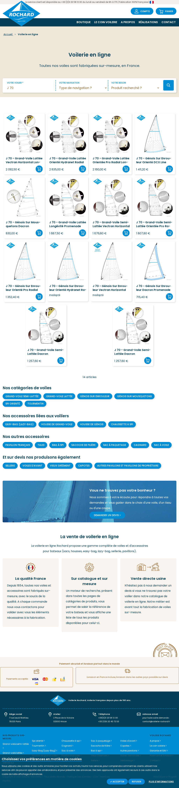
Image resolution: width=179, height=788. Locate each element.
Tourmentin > (39, 745)
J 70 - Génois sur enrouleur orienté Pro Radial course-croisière (23, 288)
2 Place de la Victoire (63, 717)
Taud (41, 445)
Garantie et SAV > (159, 750)
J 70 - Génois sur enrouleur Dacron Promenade (153, 288)
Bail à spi (58, 445)
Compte (145, 11)
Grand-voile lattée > (13, 752)
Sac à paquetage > (101, 740)
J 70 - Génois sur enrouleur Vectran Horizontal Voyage (110, 288)
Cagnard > (67, 745)
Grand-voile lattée (59, 396)
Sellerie (10, 465)
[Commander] (39, 168)
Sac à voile (161, 445)
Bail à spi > (96, 750)
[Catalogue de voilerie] (90, 595)
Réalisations (148, 22)
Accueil (8, 34)
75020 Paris (15, 721)
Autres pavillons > (129, 750)
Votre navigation (69, 82)
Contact (169, 22)
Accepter (118, 781)
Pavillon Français (17, 445)
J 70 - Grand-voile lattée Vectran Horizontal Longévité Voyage (24, 160)
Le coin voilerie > (158, 745)
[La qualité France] (31, 592)
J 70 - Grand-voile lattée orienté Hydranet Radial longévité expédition (67, 160)
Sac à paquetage (114, 445)
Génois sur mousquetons (134, 396)
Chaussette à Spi (122, 424)
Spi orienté (12, 403)
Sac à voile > (68, 750)
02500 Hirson (60, 721)
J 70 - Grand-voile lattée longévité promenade (67, 224)
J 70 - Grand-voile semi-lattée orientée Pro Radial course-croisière (154, 224)
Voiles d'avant (32, 465)
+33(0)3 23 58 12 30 (108, 717)
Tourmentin (35, 403)
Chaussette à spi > (71, 740)
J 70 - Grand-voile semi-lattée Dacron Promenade (45, 352)
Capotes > (125, 745)
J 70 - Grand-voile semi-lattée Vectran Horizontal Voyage (111, 224)
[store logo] (21, 14)
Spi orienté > (38, 740)
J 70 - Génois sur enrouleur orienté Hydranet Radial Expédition (67, 288)
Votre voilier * (15, 82)
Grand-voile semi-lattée (21, 396)
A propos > (155, 740)
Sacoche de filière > (101, 745)
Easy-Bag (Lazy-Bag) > (44, 750)
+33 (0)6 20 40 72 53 (108, 721)
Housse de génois (91, 424)
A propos (128, 22)
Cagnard (140, 445)
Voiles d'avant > (128, 740)
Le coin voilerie (105, 22)
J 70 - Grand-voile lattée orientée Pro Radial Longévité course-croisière (111, 160)
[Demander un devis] (148, 589)
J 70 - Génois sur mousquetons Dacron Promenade (23, 224)
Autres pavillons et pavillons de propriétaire (127, 465)
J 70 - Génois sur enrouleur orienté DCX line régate (153, 160)
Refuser (136, 781)
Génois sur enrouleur (94, 396)
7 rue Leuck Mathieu (18, 717)
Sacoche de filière (83, 445)
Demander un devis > (107, 515)
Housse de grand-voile (56, 424)
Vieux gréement (60, 465)
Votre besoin (118, 82)
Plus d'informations (161, 781)
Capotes (84, 465)
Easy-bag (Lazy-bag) (19, 424)
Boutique (84, 22)
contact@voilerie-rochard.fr (156, 721)
